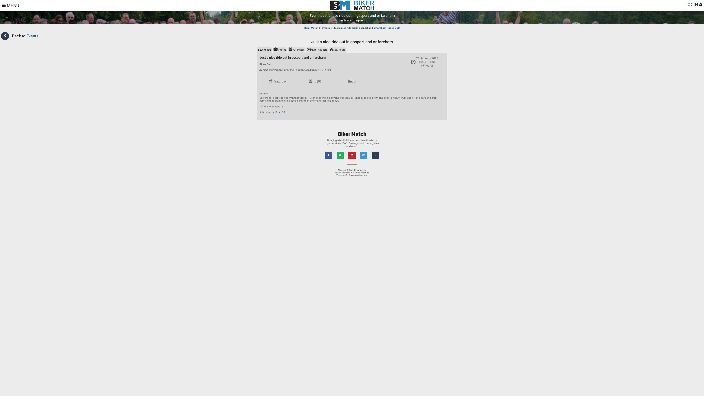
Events (326, 27)
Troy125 (280, 112)
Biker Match (311, 27)
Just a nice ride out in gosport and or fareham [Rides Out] (366, 27)
